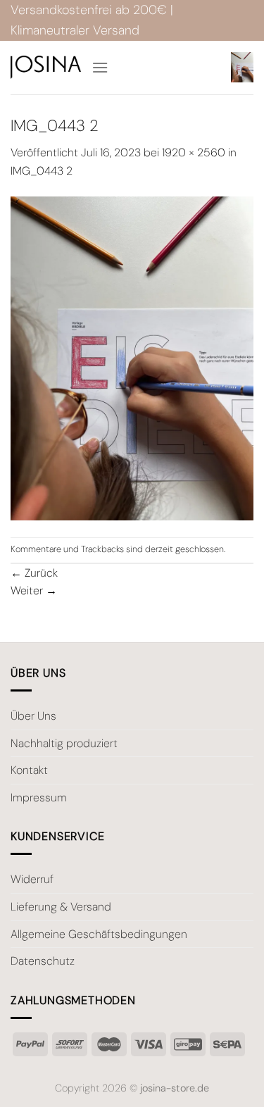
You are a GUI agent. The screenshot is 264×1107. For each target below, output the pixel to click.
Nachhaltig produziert (64, 743)
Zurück (34, 572)
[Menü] (100, 67)
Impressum (39, 797)
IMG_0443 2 (42, 170)
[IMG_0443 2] (132, 357)
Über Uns (33, 715)
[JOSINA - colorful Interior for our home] (46, 67)
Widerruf (32, 879)
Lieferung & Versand (61, 906)
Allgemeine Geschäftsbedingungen (99, 934)
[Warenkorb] (242, 67)
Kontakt (29, 770)
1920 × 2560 (193, 152)
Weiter (34, 590)
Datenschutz (43, 960)
